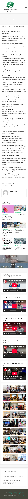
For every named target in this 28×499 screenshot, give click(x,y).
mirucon (22, 495)
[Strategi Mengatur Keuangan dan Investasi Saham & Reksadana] (10, 5)
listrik (9, 185)
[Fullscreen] (23, 290)
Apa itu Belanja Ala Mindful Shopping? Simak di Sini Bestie (7, 218)
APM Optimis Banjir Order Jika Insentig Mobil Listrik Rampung (7, 233)
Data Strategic (11, 19)
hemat (6, 185)
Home (3, 19)
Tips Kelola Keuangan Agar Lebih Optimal (20, 248)
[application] (14, 285)
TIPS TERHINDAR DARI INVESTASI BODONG (7, 248)
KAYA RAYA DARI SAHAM (19, 231)
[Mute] (21, 290)
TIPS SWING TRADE (20, 214)
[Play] (5, 290)
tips (11, 185)
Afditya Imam (20, 26)
